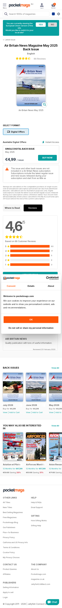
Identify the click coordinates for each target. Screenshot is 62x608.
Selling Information (11, 587)
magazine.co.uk (37, 579)
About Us (35, 569)
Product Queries (10, 569)
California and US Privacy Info (15, 542)
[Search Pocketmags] (6, 14)
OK (31, 319)
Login (5, 597)
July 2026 (8, 405)
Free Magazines (10, 517)
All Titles (6, 502)
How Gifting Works (39, 520)
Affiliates (7, 574)
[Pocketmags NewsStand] (19, 6)
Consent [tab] (11, 286)
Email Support (37, 507)
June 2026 (31, 405)
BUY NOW (47, 157)
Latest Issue (10, 40)
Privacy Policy (9, 537)
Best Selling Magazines (13, 512)
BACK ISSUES (11, 367)
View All (55, 368)
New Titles (7, 507)
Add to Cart (14, 412)
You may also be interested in (22, 425)
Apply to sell (8, 592)
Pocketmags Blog (10, 522)
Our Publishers (9, 527)
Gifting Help (36, 525)
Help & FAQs (36, 502)
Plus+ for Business (11, 532)
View (5, 412)
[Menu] (4, 5)
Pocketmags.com (38, 574)
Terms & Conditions (11, 547)
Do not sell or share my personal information (31, 328)
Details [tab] (31, 286)
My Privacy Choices (11, 557)
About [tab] (51, 286)
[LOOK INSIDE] (31, 105)
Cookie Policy (9, 552)
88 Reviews (40, 58)
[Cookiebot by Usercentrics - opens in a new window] (46, 278)
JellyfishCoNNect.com (40, 584)
